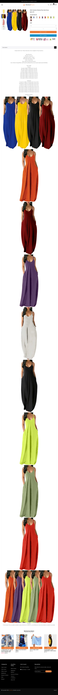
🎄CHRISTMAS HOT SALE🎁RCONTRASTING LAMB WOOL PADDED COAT (7, 650)
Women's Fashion (4, 675)
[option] (17, 20)
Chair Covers (4, 667)
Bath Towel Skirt (34, 649)
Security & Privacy (14, 674)
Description (5, 47)
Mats (2, 677)
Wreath (2, 679)
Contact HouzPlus (25, 667)
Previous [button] (8, 20)
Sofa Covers (3, 669)
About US (13, 679)
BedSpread (3, 673)
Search (55, 690)
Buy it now (43, 35)
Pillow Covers (4, 671)
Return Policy (13, 668)
